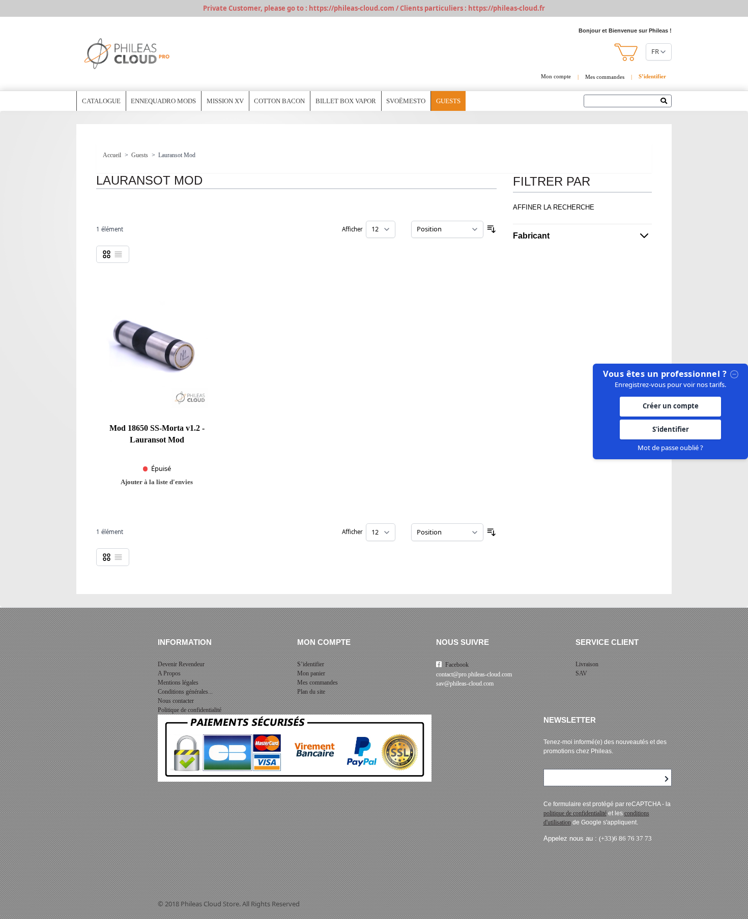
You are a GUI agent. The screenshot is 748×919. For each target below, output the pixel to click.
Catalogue (101, 101)
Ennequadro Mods (163, 101)
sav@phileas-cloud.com (465, 683)
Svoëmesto (405, 101)
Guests (448, 101)
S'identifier (670, 429)
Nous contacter (176, 700)
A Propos (169, 673)
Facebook (457, 664)
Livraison (587, 664)
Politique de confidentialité (189, 710)
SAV (581, 673)
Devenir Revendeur (181, 664)
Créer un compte (671, 406)
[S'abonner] (667, 779)
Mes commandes (604, 77)
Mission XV (225, 101)
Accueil (112, 155)
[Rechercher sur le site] (666, 102)
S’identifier (310, 664)
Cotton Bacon (279, 101)
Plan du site (311, 691)
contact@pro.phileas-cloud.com (474, 674)
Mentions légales (178, 682)
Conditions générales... (185, 691)
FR (655, 51)
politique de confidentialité (575, 813)
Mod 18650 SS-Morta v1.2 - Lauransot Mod (157, 434)
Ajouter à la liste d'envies (157, 482)
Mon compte (556, 76)
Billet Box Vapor (345, 101)
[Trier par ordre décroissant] (491, 229)
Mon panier (311, 673)
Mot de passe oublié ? (670, 447)
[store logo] (127, 54)
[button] (626, 52)
